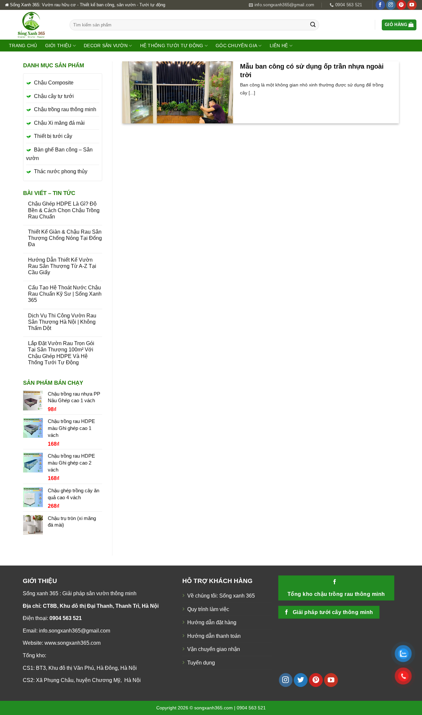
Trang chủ (23, 45)
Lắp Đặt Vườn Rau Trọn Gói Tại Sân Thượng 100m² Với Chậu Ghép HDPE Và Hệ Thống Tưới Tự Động (61, 353)
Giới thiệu (58, 45)
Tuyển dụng (201, 663)
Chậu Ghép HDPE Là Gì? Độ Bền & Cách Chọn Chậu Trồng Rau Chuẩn (64, 210)
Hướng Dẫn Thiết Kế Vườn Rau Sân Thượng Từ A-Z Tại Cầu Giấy (62, 266)
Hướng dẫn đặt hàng (211, 622)
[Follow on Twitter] (301, 680)
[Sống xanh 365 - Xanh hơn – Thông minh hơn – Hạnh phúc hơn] (32, 25)
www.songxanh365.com (73, 643)
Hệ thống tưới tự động (171, 45)
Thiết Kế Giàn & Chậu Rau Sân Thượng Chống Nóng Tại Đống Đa (65, 238)
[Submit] (312, 25)
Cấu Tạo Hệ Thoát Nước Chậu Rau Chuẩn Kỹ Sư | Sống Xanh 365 (65, 294)
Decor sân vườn (106, 45)
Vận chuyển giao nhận (213, 649)
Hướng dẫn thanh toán (214, 636)
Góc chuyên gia (236, 45)
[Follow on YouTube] (412, 5)
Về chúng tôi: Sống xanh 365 (221, 596)
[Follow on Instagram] (391, 5)
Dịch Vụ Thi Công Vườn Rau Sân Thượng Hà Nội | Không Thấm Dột (62, 322)
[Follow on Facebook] (380, 5)
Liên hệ (279, 45)
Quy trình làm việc (208, 609)
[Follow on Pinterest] (401, 5)
